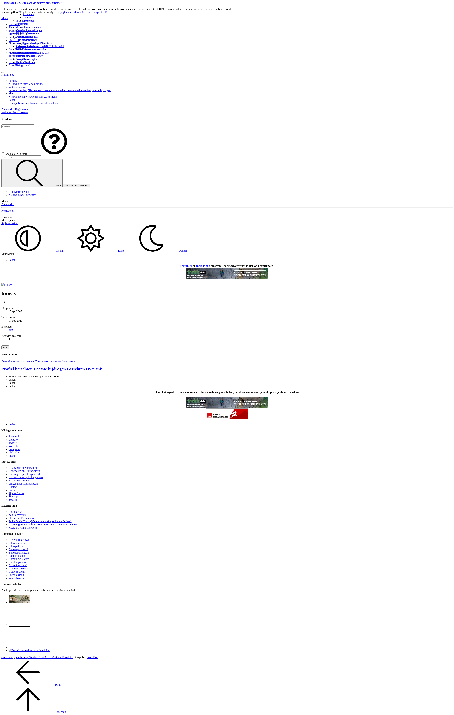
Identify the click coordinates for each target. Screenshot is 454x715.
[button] (54, 153)
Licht (121, 250)
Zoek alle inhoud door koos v (17, 361)
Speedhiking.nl (17, 574)
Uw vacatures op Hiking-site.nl (26, 477)
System (59, 250)
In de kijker (22, 20)
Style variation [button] (9, 223)
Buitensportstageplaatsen (29, 55)
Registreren (7, 210)
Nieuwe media (56, 90)
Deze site (21, 36)
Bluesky (13, 439)
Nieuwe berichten (18, 83)
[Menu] (2, 72)
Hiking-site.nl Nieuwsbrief (23, 467)
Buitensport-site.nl (19, 552)
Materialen (21, 23)
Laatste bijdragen (101, 90)
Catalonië (28, 17)
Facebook (14, 24)
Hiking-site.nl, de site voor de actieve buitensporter (31, 2)
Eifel (25, 23)
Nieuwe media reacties (78, 90)
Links (12, 490)
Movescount (15, 33)
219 (11, 329)
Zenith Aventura (18, 514)
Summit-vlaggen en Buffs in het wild (43, 46)
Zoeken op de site (25, 62)
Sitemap (20, 55)
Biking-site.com (17, 542)
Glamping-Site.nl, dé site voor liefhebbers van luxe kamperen (43, 524)
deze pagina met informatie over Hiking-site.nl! (80, 12)
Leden (12, 99)
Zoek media (50, 96)
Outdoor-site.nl (17, 571)
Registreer (186, 265)
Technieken (15, 55)
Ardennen (28, 14)
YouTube (14, 446)
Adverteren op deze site (36, 43)
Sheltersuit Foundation (21, 518)
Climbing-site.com (19, 558)
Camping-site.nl (17, 555)
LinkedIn (14, 452)
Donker (182, 250)
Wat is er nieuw (17, 87)
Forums (13, 80)
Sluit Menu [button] (7, 253)
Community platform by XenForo (37, 657)
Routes (19, 11)
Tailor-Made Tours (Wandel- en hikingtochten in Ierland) (40, 521)
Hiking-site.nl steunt (20, 480)
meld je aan (203, 265)
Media (12, 93)
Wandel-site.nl (16, 578)
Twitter (12, 442)
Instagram (14, 37)
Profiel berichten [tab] (16, 369)
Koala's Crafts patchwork (23, 527)
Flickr (12, 43)
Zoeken (13, 499)
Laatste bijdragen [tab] (50, 369)
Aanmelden (7, 204)
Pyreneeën (28, 20)
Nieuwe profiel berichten (44, 103)
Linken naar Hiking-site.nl (23, 483)
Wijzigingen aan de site (36, 52)
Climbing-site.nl (17, 562)
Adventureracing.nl (19, 539)
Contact (20, 65)
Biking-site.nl (16, 546)
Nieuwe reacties (34, 96)
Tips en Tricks (16, 493)
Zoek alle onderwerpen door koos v (55, 361)
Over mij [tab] (94, 369)
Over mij (28, 39)
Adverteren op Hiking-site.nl (25, 470)
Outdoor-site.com (18, 568)
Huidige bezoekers (19, 103)
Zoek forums (36, 83)
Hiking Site (7, 74)
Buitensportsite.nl (18, 549)
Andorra (27, 33)
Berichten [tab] (76, 369)
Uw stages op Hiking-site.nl (24, 474)
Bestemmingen (24, 30)
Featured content (18, 90)
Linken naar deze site (34, 49)
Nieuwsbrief (22, 59)
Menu (4, 18)
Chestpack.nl (16, 511)
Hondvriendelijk (32, 27)
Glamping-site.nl (18, 565)
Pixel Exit (92, 657)
